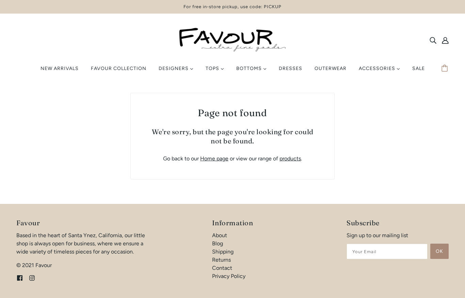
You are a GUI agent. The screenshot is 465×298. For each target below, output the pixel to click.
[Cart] (445, 68)
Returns (221, 260)
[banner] (233, 39)
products (290, 158)
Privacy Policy (228, 276)
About (219, 235)
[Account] (445, 40)
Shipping (223, 251)
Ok (439, 251)
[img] (433, 40)
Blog (217, 243)
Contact (222, 268)
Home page (214, 158)
